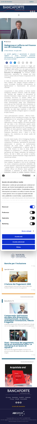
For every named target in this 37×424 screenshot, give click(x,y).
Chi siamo (8, 397)
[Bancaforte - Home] (13, 8)
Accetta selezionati (18, 242)
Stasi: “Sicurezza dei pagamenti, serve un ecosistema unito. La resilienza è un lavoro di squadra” (19, 345)
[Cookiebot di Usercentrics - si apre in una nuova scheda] (22, 175)
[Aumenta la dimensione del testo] (28, 63)
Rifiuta (18, 247)
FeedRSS (21, 397)
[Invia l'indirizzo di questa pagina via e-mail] (20, 63)
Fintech (8, 42)
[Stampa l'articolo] (24, 63)
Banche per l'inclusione (15, 263)
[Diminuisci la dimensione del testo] (32, 63)
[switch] (32, 212)
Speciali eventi (9, 269)
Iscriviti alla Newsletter (6, 1)
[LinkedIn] (34, 11)
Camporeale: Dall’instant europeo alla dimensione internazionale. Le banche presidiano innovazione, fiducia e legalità (19, 319)
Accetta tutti (18, 236)
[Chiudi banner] (34, 175)
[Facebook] (30, 11)
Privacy (12, 399)
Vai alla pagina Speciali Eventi (26, 296)
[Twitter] (32, 11)
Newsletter (15, 397)
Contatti (17, 399)
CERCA (31, 1)
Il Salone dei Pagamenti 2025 (17, 284)
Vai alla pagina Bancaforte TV (27, 361)
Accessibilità (23, 399)
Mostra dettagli (26, 231)
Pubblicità (27, 397)
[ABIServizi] (18, 413)
